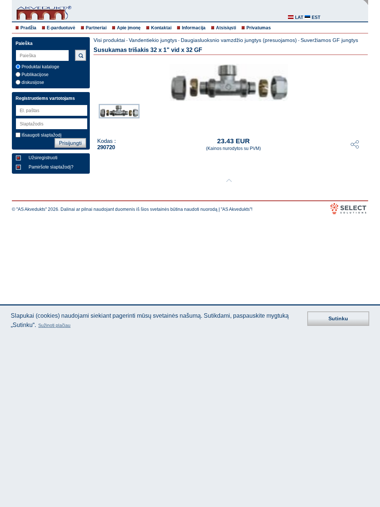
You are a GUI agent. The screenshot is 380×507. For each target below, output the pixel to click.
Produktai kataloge (40, 66)
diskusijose (33, 82)
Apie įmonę (129, 27)
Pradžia (28, 27)
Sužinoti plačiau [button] (54, 325)
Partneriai (96, 27)
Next (363, 116)
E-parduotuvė (61, 27)
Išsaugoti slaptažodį (42, 135)
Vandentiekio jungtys (153, 40)
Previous (95, 116)
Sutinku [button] (338, 318)
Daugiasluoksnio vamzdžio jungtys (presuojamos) (239, 40)
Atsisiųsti (226, 27)
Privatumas (258, 27)
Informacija (194, 27)
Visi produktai (109, 40)
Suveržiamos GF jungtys (329, 40)
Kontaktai (161, 27)
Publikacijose (35, 74)
